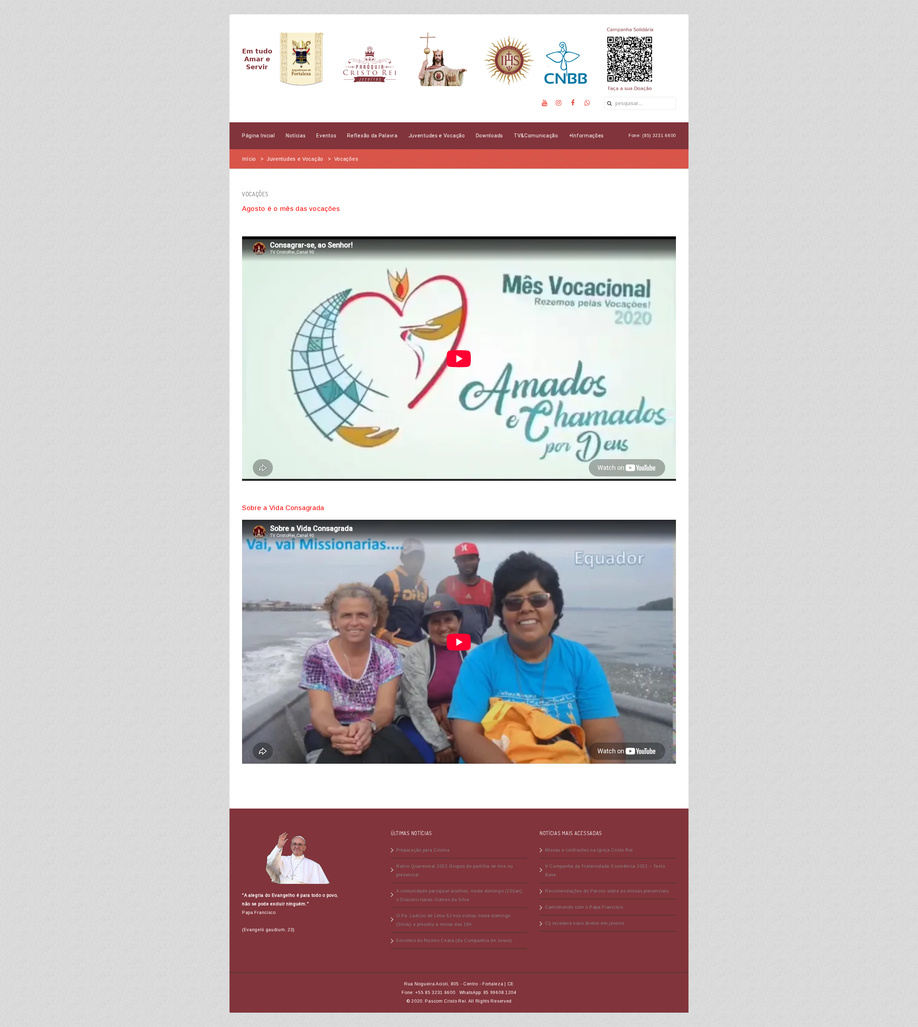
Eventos (326, 135)
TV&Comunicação (536, 135)
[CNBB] (565, 59)
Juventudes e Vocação (436, 135)
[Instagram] (559, 103)
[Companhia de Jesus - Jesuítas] (509, 59)
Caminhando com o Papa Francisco (584, 907)
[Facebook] (573, 103)
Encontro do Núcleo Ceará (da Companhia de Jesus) (454, 940)
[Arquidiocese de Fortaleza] (301, 59)
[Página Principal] (260, 59)
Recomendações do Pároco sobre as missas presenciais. (607, 891)
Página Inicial (258, 135)
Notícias (296, 135)
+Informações (586, 135)
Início (249, 159)
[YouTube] (544, 103)
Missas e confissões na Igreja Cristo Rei (589, 850)
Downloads (489, 135)
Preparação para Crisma (422, 850)
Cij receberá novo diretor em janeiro (584, 923)
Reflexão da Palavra (372, 135)
